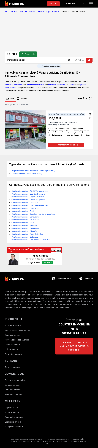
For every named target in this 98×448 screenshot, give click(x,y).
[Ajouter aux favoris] (90, 114)
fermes (72, 85)
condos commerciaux (35, 85)
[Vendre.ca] (16, 278)
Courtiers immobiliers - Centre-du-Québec (28, 200)
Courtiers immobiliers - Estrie (23, 211)
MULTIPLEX (12, 401)
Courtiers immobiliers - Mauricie (24, 225)
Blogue (36, 441)
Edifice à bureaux (12, 385)
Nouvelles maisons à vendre (17, 330)
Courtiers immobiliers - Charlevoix (24, 202)
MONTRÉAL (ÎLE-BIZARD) (48, 12)
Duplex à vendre (12, 407)
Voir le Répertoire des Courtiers (57, 439)
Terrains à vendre (12, 367)
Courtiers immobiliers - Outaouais (24, 237)
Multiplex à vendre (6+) (15, 426)
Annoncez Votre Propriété (20, 441)
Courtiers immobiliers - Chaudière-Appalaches (29, 205)
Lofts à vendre (11, 349)
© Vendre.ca (50, 444)
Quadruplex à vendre (14, 417)
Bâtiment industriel (13, 394)
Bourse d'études (78, 439)
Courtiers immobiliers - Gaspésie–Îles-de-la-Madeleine (33, 214)
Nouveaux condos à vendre (17, 340)
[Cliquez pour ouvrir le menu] (90, 3)
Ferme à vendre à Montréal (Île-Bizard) (26, 174)
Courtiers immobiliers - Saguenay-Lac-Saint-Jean (31, 240)
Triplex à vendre (12, 412)
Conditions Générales (79, 441)
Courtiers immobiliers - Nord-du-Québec (27, 234)
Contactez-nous (61, 441)
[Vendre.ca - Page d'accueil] (6, 11)
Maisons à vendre (13, 325)
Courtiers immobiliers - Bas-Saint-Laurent (28, 194)
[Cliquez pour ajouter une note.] (90, 118)
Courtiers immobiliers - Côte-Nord (24, 208)
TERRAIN (11, 361)
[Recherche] (89, 60)
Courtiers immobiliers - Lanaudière (25, 217)
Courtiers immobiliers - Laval (22, 223)
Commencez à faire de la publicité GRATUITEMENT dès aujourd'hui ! (74, 346)
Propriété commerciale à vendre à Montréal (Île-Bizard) (33, 171)
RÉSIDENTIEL (14, 319)
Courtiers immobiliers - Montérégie (25, 228)
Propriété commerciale (15, 380)
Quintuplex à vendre (13, 422)
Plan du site (47, 441)
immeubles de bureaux (14, 85)
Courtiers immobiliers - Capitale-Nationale (28, 197)
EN (83, 4)
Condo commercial (13, 390)
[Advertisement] (49, 33)
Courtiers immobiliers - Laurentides (25, 220)
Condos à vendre (12, 335)
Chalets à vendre (12, 344)
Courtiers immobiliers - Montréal (24, 231)
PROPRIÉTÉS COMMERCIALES (22, 12)
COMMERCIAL (14, 374)
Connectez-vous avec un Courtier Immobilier (26, 439)
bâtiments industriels (56, 85)
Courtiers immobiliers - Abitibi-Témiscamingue (29, 191)
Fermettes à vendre (13, 354)
